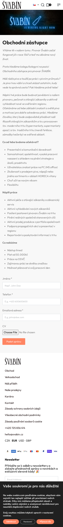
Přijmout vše (45, 521)
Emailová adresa (12, 310)
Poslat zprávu (13, 341)
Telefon (7, 294)
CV (4, 326)
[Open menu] (59, 5)
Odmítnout (11, 521)
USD (21, 440)
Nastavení (27, 521)
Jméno (7, 278)
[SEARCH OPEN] (43, 5)
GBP (28, 440)
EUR (14, 440)
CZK (7, 440)
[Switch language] (35, 4)
